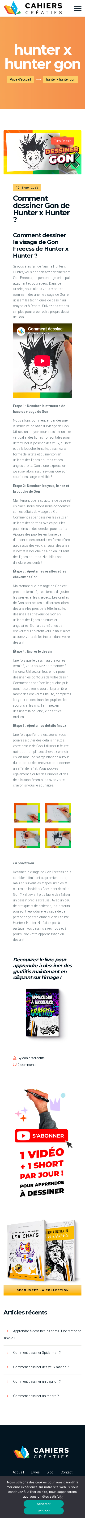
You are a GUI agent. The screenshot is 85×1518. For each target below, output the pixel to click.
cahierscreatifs (33, 1058)
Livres (35, 1472)
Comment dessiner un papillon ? (37, 1381)
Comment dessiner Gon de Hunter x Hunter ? (41, 209)
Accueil (18, 1472)
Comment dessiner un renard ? (36, 1396)
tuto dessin (63, 141)
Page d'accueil (20, 79)
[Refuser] (61, 1497)
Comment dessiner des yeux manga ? (41, 1367)
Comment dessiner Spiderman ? (37, 1352)
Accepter (44, 1504)
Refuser (44, 1511)
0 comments (27, 1064)
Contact (66, 1472)
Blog (50, 1472)
